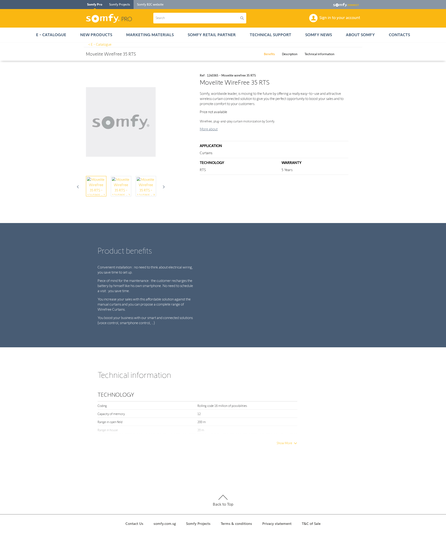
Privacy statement (277, 524)
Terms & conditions (236, 524)
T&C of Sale (311, 524)
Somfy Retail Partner (212, 34)
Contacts (399, 34)
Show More (284, 443)
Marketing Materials (150, 34)
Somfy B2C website (150, 4)
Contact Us (134, 524)
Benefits (269, 54)
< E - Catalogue (100, 44)
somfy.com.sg (165, 524)
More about (209, 129)
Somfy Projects (119, 4)
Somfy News (318, 34)
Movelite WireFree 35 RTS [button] (111, 54)
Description (290, 54)
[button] (197, 18)
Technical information (319, 54)
